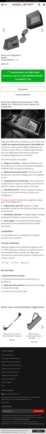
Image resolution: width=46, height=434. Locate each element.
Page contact (5, 402)
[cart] (44, 4)
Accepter (38, 431)
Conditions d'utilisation (8, 379)
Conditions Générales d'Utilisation (12, 365)
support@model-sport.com (12, 394)
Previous (3, 30)
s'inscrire (38, 411)
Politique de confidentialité (21, 419)
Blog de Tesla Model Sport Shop (11, 362)
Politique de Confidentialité (10, 375)
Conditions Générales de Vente (11, 369)
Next (42, 30)
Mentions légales (7, 382)
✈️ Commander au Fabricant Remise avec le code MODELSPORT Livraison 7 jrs (23, 76)
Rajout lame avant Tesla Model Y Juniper (12, 335)
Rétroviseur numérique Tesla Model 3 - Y (34, 336)
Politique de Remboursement (10, 372)
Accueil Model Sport (7, 355)
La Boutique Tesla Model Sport (11, 358)
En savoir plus (22, 432)
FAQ (3, 386)
